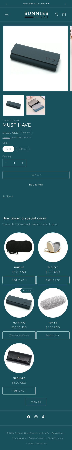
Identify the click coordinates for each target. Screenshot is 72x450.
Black (25, 149)
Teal (10, 149)
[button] (6, 14)
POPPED (53, 323)
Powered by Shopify (39, 433)
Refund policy (58, 433)
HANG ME (19, 267)
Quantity (7, 156)
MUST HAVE (19, 323)
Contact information (37, 443)
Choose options (19, 335)
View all (36, 401)
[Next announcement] (65, 3)
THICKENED (19, 378)
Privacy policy (19, 438)
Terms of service (37, 438)
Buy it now (36, 184)
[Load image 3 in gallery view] (36, 105)
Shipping (6, 137)
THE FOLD (53, 267)
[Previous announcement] (6, 3)
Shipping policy (55, 438)
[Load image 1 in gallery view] (13, 105)
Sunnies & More (22, 433)
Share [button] (9, 196)
